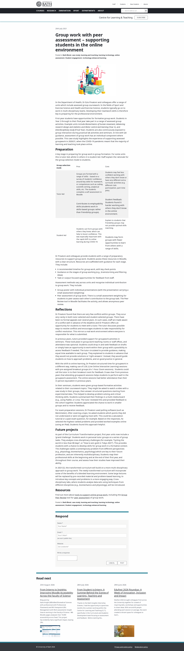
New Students (134, 4)
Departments (88, 10)
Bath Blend (67, 55)
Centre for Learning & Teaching (116, 17)
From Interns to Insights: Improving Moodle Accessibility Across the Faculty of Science (56, 592)
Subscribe (141, 17)
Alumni (146, 4)
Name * (60, 523)
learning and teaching (89, 55)
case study (76, 55)
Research (51, 10)
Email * (60, 532)
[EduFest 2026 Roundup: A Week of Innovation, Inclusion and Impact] (124, 631)
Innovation (65, 10)
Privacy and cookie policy (123, 647)
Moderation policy (141, 647)
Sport (76, 10)
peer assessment (82, 497)
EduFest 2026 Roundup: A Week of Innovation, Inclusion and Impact (130, 592)
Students (123, 4)
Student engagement (73, 58)
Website (60, 544)
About (101, 10)
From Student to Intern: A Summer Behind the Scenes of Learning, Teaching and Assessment (93, 594)
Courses (40, 10)
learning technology (106, 55)
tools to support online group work (91, 495)
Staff (113, 4)
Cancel (112, 563)
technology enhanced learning (94, 58)
